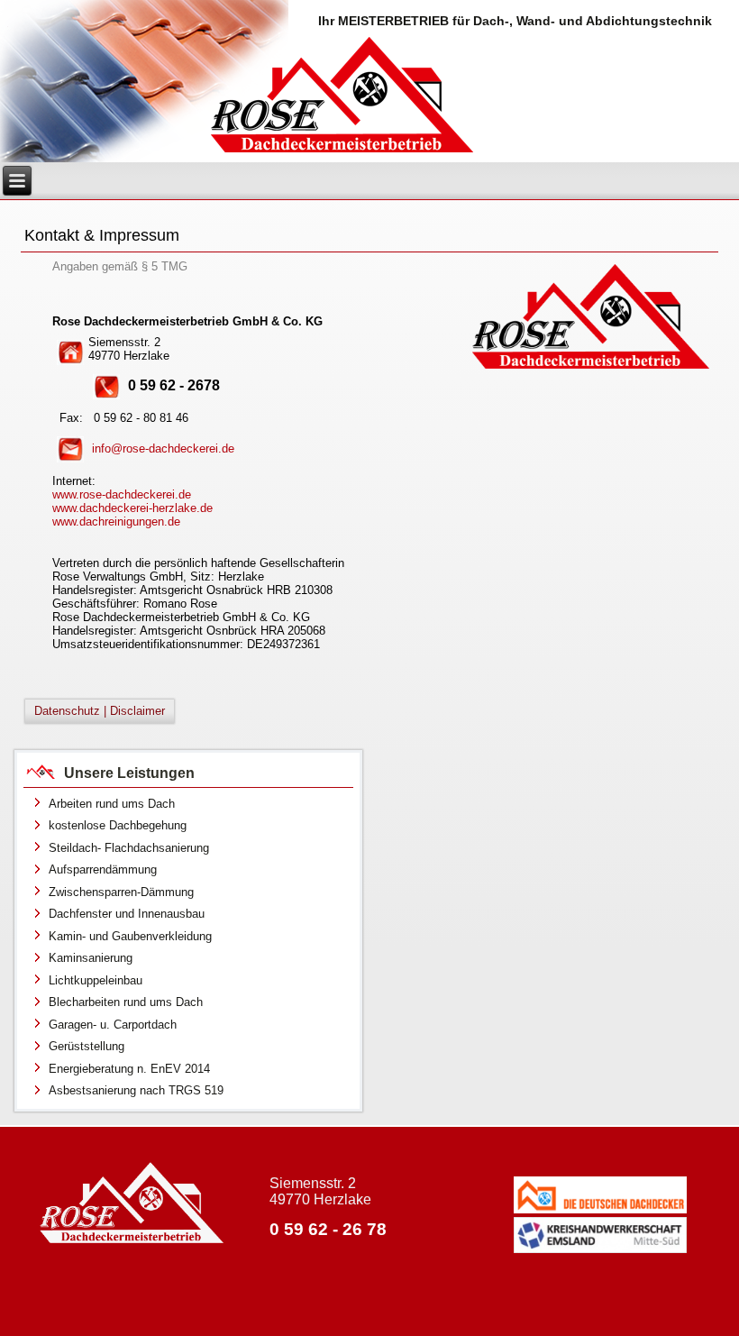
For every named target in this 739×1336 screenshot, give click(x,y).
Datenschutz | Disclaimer (99, 711)
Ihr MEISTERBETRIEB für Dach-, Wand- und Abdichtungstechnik (515, 21)
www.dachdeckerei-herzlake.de (132, 508)
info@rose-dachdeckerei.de (163, 448)
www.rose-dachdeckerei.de (121, 494)
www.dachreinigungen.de (116, 521)
